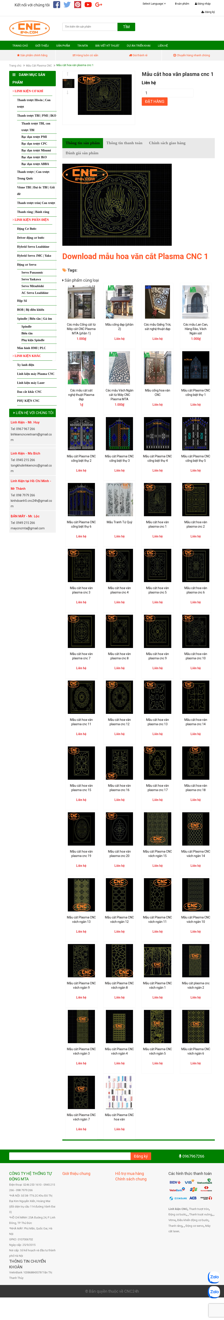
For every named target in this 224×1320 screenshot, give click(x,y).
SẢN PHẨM (63, 45)
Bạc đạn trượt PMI (34, 137)
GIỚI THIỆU (42, 45)
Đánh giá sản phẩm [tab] (82, 153)
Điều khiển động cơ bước (192, 1220)
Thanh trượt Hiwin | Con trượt (34, 103)
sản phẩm (182, 3)
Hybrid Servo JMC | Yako (34, 255)
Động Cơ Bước (27, 228)
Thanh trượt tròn (199, 1209)
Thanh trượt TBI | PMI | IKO (36, 115)
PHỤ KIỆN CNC (28, 400)
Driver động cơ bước (30, 237)
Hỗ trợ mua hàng (129, 1173)
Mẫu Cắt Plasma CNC (39, 65)
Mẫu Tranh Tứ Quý (119, 522)
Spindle (26, 326)
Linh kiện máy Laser (31, 382)
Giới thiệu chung (76, 1173)
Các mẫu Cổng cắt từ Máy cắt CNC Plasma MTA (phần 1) (81, 329)
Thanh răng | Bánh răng (33, 212)
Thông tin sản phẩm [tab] (83, 143)
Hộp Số (22, 300)
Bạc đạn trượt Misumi (36, 150)
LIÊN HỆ (163, 45)
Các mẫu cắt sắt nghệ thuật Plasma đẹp (81, 395)
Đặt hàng (154, 101)
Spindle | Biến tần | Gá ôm (34, 318)
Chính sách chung (131, 1179)
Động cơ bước (177, 1214)
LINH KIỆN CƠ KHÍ (28, 91)
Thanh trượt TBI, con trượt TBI (35, 127)
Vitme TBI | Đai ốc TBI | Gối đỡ (36, 191)
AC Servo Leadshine (34, 293)
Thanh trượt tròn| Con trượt (36, 203)
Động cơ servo (195, 1225)
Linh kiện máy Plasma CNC (35, 374)
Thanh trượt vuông (200, 1214)
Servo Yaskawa (31, 279)
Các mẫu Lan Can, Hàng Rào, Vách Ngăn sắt (195, 329)
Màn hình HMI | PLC (31, 348)
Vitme (172, 1220)
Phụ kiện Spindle (32, 340)
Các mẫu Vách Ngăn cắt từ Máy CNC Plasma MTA (119, 395)
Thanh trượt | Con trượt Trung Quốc (33, 175)
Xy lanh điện (25, 365)
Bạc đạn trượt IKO (34, 157)
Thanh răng (175, 1225)
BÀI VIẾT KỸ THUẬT (107, 45)
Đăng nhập (203, 3)
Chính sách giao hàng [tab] (167, 143)
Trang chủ (15, 65)
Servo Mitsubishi (32, 286)
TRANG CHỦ (20, 45)
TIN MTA (82, 45)
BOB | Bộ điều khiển (30, 309)
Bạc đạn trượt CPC (34, 143)
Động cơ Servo (26, 264)
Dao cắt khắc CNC (29, 391)
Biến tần (27, 333)
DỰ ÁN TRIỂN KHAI (138, 45)
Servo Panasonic (32, 272)
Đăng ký (210, 12)
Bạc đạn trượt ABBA (35, 164)
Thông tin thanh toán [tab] (124, 143)
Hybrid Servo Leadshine (33, 246)
